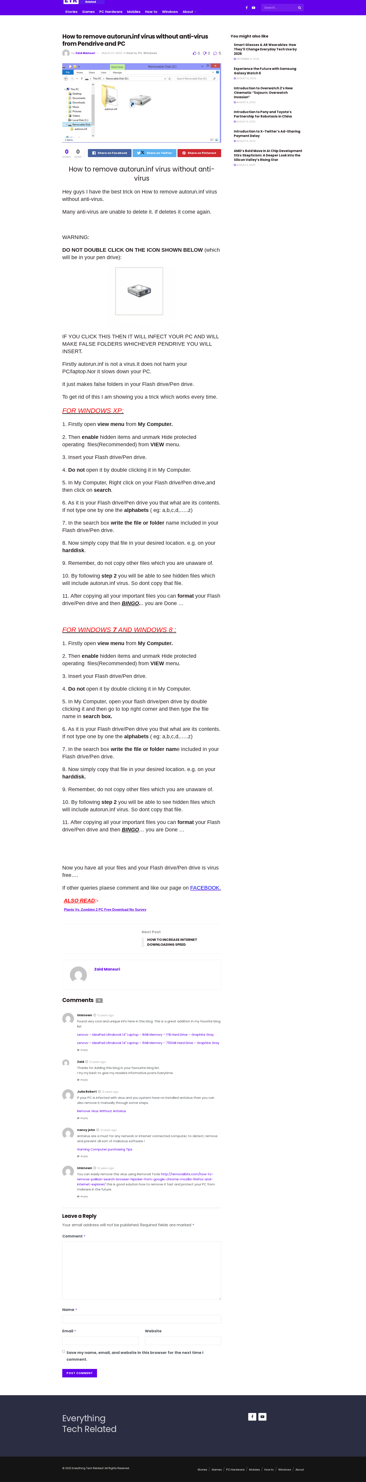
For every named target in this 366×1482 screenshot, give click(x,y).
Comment (74, 1236)
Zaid (80, 1062)
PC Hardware (110, 11)
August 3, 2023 (245, 165)
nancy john (86, 1130)
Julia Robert (87, 1091)
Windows (170, 11)
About (188, 11)
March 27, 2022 (112, 53)
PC (140, 53)
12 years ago (105, 1015)
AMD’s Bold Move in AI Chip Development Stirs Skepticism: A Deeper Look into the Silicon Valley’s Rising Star (268, 155)
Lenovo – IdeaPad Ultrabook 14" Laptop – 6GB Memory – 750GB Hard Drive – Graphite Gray (148, 1043)
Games (88, 11)
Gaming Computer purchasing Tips (104, 1149)
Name (69, 1309)
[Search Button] (300, 7)
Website (153, 1331)
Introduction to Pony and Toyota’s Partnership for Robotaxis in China (263, 114)
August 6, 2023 (245, 102)
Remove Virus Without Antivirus (101, 1111)
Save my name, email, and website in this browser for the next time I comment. (135, 1356)
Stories (71, 11)
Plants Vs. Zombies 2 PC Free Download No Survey (105, 909)
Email (69, 1331)
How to (151, 11)
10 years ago (105, 1168)
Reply (84, 1050)
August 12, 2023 (246, 78)
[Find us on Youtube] (253, 7)
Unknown (84, 1015)
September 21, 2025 (247, 59)
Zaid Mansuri (85, 53)
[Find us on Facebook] (247, 7)
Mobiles (133, 11)
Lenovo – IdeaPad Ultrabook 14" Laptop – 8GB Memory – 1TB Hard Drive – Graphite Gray (145, 1034)
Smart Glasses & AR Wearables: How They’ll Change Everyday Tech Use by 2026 (265, 49)
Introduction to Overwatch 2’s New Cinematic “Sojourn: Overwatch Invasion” (263, 92)
